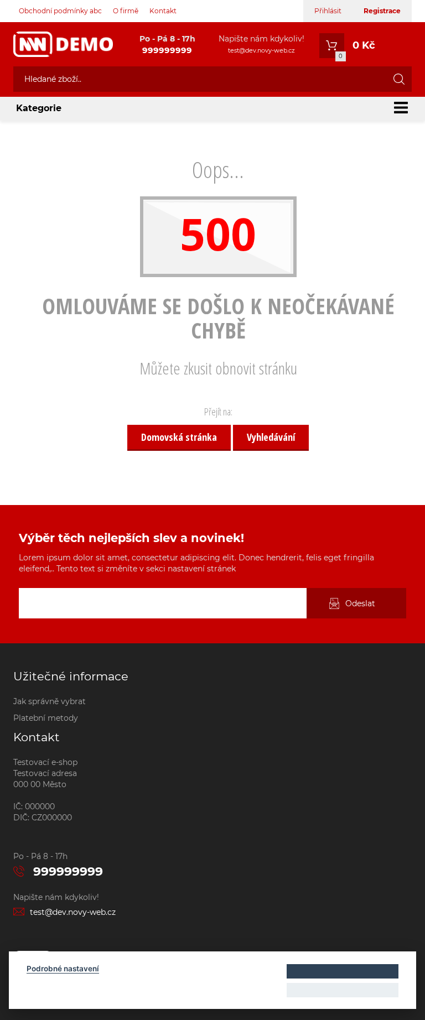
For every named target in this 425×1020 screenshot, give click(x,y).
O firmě (125, 11)
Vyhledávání (271, 437)
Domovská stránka (179, 437)
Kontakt (163, 11)
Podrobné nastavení (63, 968)
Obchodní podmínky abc (60, 11)
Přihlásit (327, 11)
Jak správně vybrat (49, 701)
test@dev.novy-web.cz (261, 50)
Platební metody (45, 718)
